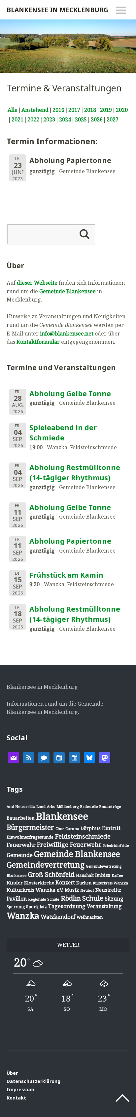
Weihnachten (90, 917)
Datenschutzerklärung (33, 1081)
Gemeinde (20, 855)
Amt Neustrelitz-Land (26, 806)
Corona (72, 828)
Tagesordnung (66, 906)
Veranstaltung (104, 906)
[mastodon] (104, 757)
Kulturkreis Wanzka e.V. (35, 889)
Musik (72, 890)
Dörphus (91, 828)
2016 (58, 109)
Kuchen (83, 883)
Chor (59, 828)
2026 (97, 119)
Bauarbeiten (21, 818)
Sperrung (16, 907)
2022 (33, 119)
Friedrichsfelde (116, 845)
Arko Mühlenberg (63, 806)
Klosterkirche (39, 883)
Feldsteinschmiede (83, 836)
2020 (122, 109)
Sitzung (114, 898)
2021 (17, 119)
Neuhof (87, 890)
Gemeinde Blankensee (67, 291)
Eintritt (111, 828)
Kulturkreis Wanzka (110, 882)
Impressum (20, 1089)
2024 (65, 119)
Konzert (65, 882)
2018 (90, 109)
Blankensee (62, 816)
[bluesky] (89, 757)
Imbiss (102, 875)
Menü (121, 10)
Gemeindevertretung (46, 864)
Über (12, 1073)
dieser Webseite (37, 282)
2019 (106, 109)
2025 (81, 119)
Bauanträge (110, 806)
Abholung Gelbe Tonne (70, 393)
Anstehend (35, 109)
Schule (92, 898)
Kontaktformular (38, 341)
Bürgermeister (30, 827)
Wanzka (23, 915)
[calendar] (59, 757)
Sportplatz (36, 907)
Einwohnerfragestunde (30, 837)
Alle (12, 109)
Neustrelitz (108, 890)
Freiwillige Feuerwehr (69, 844)
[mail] (13, 757)
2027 (113, 119)
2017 (74, 109)
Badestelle (89, 806)
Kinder (15, 882)
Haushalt (85, 875)
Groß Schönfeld (51, 874)
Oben (122, 1098)
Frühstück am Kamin (66, 575)
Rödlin (71, 898)
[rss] (28, 757)
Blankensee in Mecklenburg (57, 9)
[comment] (44, 757)
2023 (49, 119)
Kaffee (117, 875)
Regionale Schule (43, 899)
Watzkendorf (58, 916)
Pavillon (17, 898)
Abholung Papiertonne (70, 541)
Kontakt (16, 1098)
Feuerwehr (21, 844)
